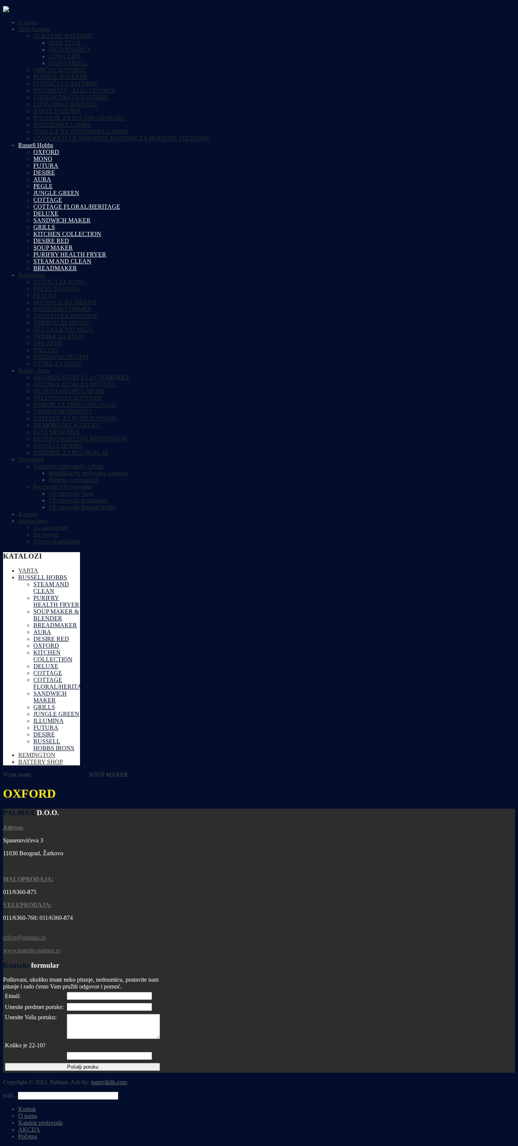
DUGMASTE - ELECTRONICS (74, 90)
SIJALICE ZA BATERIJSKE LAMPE (80, 131)
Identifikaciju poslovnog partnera (88, 473)
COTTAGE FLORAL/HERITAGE (76, 206)
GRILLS (44, 227)
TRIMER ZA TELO (58, 336)
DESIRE (44, 172)
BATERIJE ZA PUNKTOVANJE (74, 418)
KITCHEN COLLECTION (67, 234)
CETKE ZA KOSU (57, 363)
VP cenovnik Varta (71, 493)
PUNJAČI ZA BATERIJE (65, 83)
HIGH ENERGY (70, 49)
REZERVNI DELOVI (60, 357)
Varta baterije (34, 29)
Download (31, 459)
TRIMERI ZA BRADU (62, 323)
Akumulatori (33, 521)
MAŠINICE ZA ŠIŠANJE (65, 302)
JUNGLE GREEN (56, 193)
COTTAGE (47, 200)
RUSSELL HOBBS (57, 445)
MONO (42, 159)
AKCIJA (29, 1129)
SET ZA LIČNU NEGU (63, 329)
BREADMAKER (55, 268)
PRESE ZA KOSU (56, 288)
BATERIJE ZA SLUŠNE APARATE (78, 118)
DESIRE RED (51, 241)
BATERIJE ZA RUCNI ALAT (70, 452)
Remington (31, 275)
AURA (42, 179)
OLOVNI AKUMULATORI (68, 391)
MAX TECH (65, 42)
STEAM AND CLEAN (62, 261)
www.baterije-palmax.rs (31, 950)
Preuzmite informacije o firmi (68, 466)
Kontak (27, 1109)
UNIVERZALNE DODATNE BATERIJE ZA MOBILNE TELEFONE (121, 138)
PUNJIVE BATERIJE (60, 77)
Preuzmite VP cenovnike (63, 486)
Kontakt (28, 514)
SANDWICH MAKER (62, 220)
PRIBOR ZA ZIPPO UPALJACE (74, 404)
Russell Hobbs (35, 145)
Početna (27, 1136)
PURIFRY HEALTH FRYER (69, 254)
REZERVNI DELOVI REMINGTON (80, 439)
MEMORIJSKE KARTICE (66, 425)
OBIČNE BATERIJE (59, 70)
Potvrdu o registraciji (73, 480)
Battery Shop (34, 370)
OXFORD (46, 152)
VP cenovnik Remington (78, 500)
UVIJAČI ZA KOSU (59, 282)
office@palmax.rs (24, 937)
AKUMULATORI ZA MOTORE (74, 384)
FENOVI (44, 295)
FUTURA (45, 165)
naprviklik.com (109, 1082)
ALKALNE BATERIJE (62, 36)
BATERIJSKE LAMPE (62, 124)
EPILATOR (48, 343)
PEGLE (43, 186)
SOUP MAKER (53, 247)
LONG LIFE (64, 56)
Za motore (45, 534)
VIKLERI (45, 350)
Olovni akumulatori (56, 541)
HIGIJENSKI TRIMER (62, 309)
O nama (27, 22)
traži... (10, 1095)
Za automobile (50, 527)
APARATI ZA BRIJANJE (65, 316)
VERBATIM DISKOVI (62, 411)
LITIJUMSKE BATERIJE (65, 104)
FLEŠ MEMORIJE (56, 432)
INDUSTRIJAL (68, 63)
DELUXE (45, 213)
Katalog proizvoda (40, 1122)
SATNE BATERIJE (57, 111)
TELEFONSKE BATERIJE (67, 398)
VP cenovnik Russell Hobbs (82, 507)
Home (40, 774)
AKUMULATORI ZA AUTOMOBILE (81, 377)
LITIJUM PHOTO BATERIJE (70, 97)
